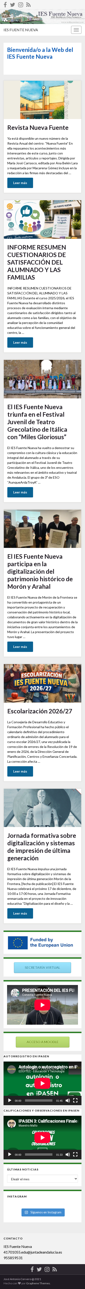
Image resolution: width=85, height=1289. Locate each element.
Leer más (20, 183)
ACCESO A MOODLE (43, 1042)
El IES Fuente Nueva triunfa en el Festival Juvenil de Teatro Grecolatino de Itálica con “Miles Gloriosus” (37, 422)
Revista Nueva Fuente (37, 127)
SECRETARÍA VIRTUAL (42, 968)
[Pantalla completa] (75, 1100)
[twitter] (12, 3)
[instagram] (20, 3)
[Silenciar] (67, 1100)
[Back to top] (74, 1278)
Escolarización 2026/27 (39, 711)
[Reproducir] (9, 1100)
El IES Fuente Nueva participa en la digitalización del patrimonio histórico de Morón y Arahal (40, 571)
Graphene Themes (38, 1283)
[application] (42, 1083)
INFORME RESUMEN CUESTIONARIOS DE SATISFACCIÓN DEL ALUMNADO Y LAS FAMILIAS (36, 262)
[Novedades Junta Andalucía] (28, 3)
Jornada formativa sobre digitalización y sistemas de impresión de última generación (41, 847)
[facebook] (5, 3)
